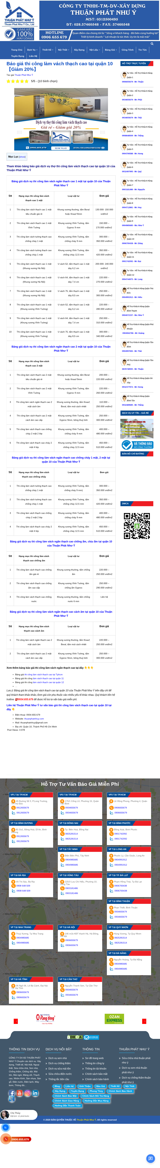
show (22, 157)
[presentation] (16, 1021)
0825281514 (71, 833)
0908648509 (127, 136)
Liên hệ (70, 1086)
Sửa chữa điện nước (60, 1074)
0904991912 (127, 297)
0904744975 (127, 279)
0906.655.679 (20, 1139)
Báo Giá (100, 1086)
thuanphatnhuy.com (34, 718)
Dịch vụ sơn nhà (57, 1058)
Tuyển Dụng (17, 56)
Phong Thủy (96, 1091)
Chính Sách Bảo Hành (120, 1091)
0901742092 (127, 261)
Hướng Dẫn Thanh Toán (68, 1105)
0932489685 (127, 405)
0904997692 (127, 351)
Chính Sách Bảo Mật (66, 1096)
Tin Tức (142, 50)
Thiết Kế (47, 50)
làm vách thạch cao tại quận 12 (48, 682)
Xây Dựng (79, 50)
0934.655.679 (25, 699)
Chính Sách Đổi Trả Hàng (95, 1096)
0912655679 (22, 807)
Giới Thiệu (85, 1086)
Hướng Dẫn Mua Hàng (97, 1100)
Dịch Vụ (31, 50)
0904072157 (127, 315)
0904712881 (127, 207)
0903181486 (127, 189)
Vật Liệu (94, 50)
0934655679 (127, 100)
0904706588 (127, 154)
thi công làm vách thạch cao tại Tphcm (44, 674)
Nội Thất (63, 50)
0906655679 (127, 82)
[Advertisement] (61, 753)
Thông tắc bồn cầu (58, 1079)
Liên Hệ (33, 56)
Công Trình (128, 50)
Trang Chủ (16, 50)
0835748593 (127, 369)
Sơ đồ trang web (94, 1058)
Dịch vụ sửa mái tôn (59, 1068)
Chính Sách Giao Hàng (67, 1100)
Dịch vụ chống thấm (59, 1063)
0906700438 (127, 243)
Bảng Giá (110, 50)
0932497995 (127, 171)
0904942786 (127, 333)
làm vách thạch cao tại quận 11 (48, 678)
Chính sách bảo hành (97, 1079)
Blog (57, 1086)
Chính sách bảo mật (96, 1074)
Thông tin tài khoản (95, 1068)
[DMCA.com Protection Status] (75, 1037)
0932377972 (127, 387)
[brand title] (46, 1019)
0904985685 (127, 225)
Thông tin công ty (94, 1063)
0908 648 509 (23, 885)
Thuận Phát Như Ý (24, 75)
